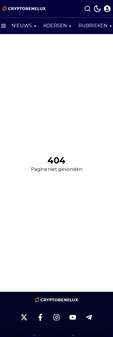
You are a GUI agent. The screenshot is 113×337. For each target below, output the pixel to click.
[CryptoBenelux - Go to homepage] (56, 300)
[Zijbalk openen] (3, 25)
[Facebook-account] (40, 317)
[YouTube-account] (72, 317)
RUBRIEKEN (93, 25)
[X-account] (24, 317)
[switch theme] (97, 9)
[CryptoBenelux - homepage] (24, 8)
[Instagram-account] (56, 317)
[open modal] (107, 8)
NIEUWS (22, 25)
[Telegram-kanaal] (88, 317)
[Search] (87, 8)
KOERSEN (55, 25)
